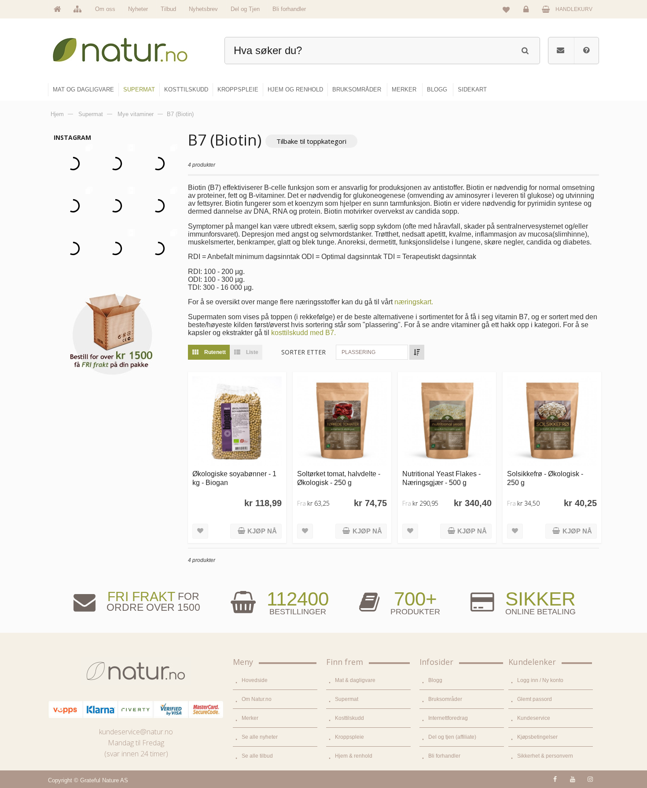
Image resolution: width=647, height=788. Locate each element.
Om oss (105, 9)
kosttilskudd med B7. (303, 332)
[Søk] (525, 49)
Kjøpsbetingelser (537, 737)
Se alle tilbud (257, 756)
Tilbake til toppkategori (311, 141)
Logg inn (527, 16)
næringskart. (413, 302)
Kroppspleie (349, 737)
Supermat (346, 699)
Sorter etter (303, 352)
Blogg (435, 680)
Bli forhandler (289, 9)
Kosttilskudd (349, 718)
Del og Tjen (245, 9)
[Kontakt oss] (560, 50)
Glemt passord (534, 699)
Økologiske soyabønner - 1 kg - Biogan (234, 478)
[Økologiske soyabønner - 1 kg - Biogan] (237, 421)
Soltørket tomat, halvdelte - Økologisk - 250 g (338, 478)
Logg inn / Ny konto (540, 680)
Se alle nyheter (260, 737)
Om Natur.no (257, 699)
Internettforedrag (448, 718)
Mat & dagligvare (355, 680)
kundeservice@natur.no (136, 732)
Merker (250, 718)
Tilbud (168, 9)
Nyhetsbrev (203, 9)
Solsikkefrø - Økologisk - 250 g (545, 478)
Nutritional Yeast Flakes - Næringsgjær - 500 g (441, 478)
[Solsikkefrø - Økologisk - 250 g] (551, 421)
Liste (251, 352)
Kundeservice (533, 718)
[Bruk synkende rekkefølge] (416, 352)
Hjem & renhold (353, 756)
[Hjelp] (586, 50)
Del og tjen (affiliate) (452, 737)
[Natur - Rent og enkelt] (128, 46)
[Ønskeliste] (506, 9)
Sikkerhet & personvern (545, 756)
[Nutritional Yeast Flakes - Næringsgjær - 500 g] (447, 421)
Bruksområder (445, 699)
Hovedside (255, 680)
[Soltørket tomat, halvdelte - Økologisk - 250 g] (341, 421)
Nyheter (138, 9)
